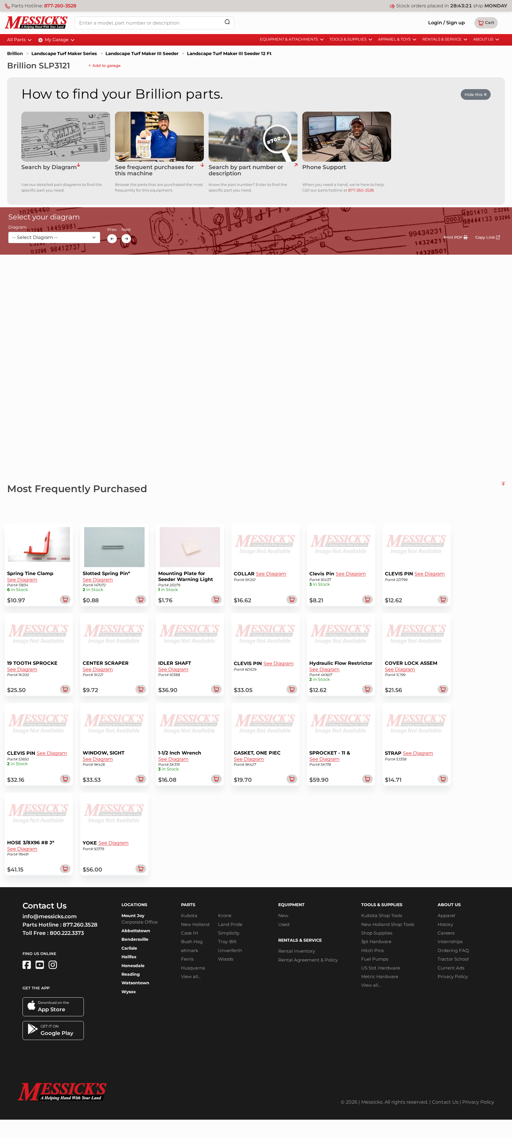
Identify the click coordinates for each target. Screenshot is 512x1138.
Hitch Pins (372, 950)
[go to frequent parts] (202, 170)
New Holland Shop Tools (387, 924)
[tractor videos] (40, 965)
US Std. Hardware (380, 968)
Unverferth (230, 950)
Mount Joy (132, 915)
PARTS (188, 904)
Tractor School (453, 959)
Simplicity (228, 933)
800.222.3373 (67, 933)
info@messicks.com (50, 916)
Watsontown (135, 982)
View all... (191, 976)
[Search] (227, 21)
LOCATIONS (134, 904)
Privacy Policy (453, 976)
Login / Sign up (446, 22)
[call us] (346, 137)
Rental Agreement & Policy (308, 960)
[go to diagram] (65, 137)
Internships (450, 941)
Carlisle (129, 948)
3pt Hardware (376, 941)
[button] (486, 22)
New (283, 915)
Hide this (474, 94)
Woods (225, 959)
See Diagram (22, 579)
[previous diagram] (112, 238)
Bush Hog (192, 941)
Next (126, 229)
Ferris (187, 959)
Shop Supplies (376, 933)
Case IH (189, 933)
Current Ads (451, 968)
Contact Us (445, 1102)
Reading (130, 974)
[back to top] (503, 486)
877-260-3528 (60, 6)
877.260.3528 (80, 925)
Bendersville (134, 939)
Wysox (128, 991)
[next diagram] (126, 238)
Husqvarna (193, 968)
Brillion (15, 53)
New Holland (195, 924)
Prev (112, 229)
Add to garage (106, 65)
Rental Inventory (296, 951)
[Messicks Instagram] (53, 965)
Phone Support (324, 167)
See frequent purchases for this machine (154, 170)
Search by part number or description (246, 170)
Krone (224, 915)
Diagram (17, 227)
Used (283, 924)
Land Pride (230, 924)
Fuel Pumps (374, 959)
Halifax (128, 956)
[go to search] (295, 170)
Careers (446, 933)
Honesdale (133, 965)
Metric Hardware (379, 976)
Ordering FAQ (453, 950)
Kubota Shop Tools (381, 915)
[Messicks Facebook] (27, 965)
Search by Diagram (49, 167)
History (445, 924)
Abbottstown (135, 930)
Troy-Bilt (227, 941)
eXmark (189, 950)
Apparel (446, 915)
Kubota (189, 915)
